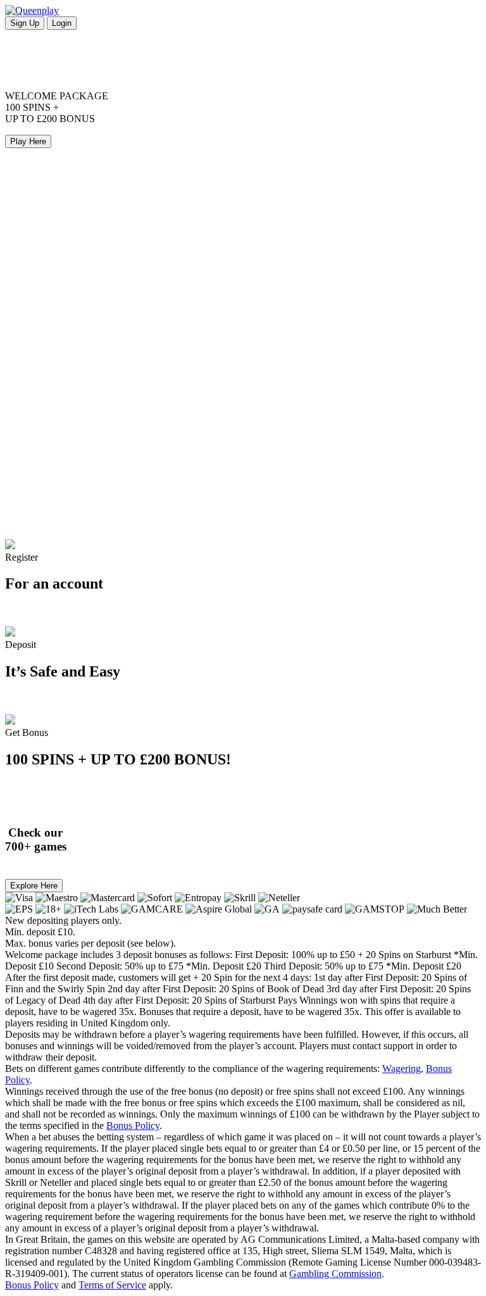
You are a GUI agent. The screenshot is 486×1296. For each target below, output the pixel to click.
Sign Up (24, 23)
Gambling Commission (335, 1273)
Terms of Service (112, 1285)
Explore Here (34, 885)
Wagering (401, 1068)
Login (62, 23)
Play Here (28, 141)
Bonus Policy (132, 1125)
